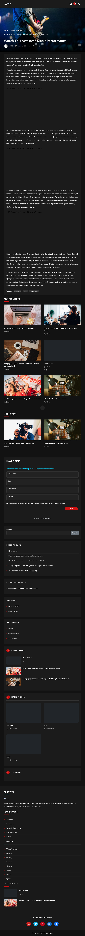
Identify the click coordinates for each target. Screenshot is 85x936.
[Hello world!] (62, 350)
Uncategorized (13, 634)
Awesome (17, 291)
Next (78, 437)
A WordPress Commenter (16, 588)
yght (45, 725)
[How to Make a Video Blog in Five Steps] (22, 429)
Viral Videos (16, 30)
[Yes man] (23, 713)
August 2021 (13, 611)
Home (6, 34)
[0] (33, 46)
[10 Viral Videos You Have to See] (62, 385)
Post (71, 508)
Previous (7, 437)
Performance (34, 291)
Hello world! (48, 364)
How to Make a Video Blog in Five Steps (19, 443)
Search (9, 530)
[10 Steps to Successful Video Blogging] (22, 315)
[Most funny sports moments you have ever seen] (22, 385)
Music (6, 30)
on (23, 46)
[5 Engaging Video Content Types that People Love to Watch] (22, 350)
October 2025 (13, 606)
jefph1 (11, 46)
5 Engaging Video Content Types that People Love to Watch (21, 365)
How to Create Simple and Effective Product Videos (61, 329)
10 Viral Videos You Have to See (56, 399)
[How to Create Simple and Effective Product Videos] (62, 315)
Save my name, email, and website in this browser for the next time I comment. (37, 503)
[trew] (23, 744)
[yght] (61, 713)
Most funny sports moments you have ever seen (22, 399)
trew (8, 757)
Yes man (9, 725)
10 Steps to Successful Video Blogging (19, 328)
